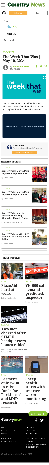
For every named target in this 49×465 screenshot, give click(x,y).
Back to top (36, 414)
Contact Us (31, 441)
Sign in (38, 13)
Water (4, 433)
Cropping (30, 427)
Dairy (4, 427)
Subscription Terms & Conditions (36, 445)
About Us (6, 438)
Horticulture (8, 430)
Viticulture (31, 433)
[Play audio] (3, 13)
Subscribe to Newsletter (24, 152)
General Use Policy (35, 438)
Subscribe (18, 13)
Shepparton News (21, 66)
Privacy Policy (8, 441)
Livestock (31, 430)
